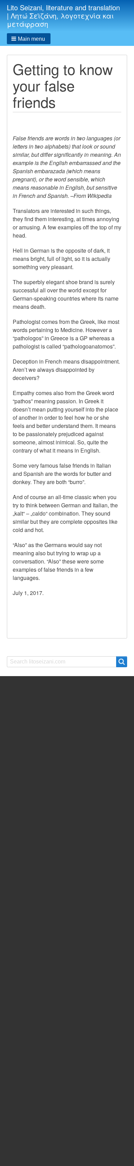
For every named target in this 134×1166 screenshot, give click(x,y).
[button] (29, 38)
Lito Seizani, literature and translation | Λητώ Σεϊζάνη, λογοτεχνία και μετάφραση (63, 15)
